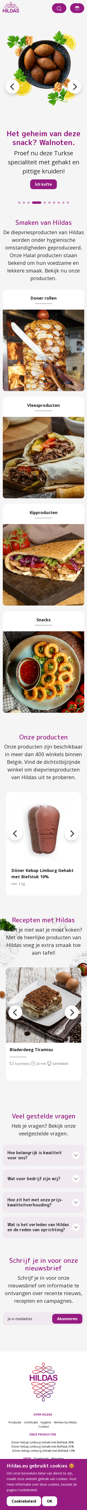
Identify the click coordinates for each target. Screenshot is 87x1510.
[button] (67, 81)
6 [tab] (50, 203)
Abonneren (67, 1318)
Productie (15, 1422)
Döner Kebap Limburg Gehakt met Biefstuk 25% (42, 1446)
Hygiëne (46, 1422)
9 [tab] (64, 203)
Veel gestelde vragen (43, 1116)
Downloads (41, 1459)
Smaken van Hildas (43, 222)
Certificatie (31, 1422)
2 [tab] (25, 203)
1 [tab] (20, 203)
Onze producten (43, 737)
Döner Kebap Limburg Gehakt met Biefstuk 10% (43, 1451)
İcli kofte (43, 184)
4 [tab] (34, 203)
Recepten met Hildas (43, 919)
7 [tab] (55, 203)
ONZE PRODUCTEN (42, 1434)
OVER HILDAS (42, 1414)
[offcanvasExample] (77, 8)
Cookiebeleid (24, 1501)
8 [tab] (60, 203)
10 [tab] (69, 203)
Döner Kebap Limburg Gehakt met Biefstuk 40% (42, 1442)
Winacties (57, 1459)
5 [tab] (46, 203)
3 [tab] (29, 203)
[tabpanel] (43, 109)
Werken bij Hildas (65, 1422)
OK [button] (49, 1501)
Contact (44, 1427)
